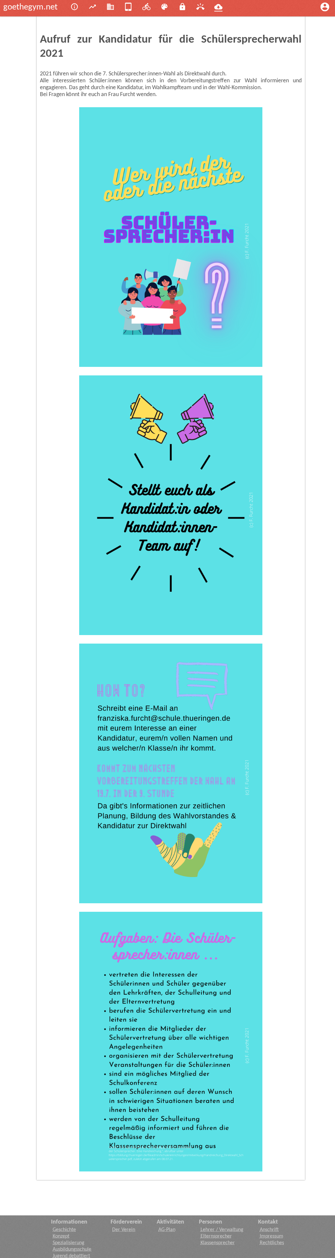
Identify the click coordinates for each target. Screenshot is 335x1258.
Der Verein (123, 1229)
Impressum (271, 1236)
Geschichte (64, 1229)
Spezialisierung (68, 1243)
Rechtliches (272, 1243)
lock (182, 7)
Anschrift (269, 1229)
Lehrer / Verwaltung (222, 1229)
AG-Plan (166, 1229)
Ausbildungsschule (72, 1249)
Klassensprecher (218, 1243)
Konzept (61, 1236)
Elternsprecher (216, 1236)
